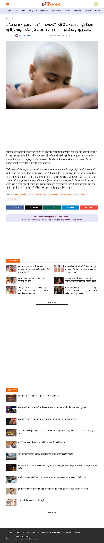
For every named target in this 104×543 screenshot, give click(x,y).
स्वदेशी (67, 11)
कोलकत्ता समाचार (13, 199)
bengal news (66, 194)
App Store (77, 219)
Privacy (9, 532)
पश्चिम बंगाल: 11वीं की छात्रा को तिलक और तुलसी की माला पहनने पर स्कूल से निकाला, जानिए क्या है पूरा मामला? (81, 291)
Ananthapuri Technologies (29, 539)
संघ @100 (33, 11)
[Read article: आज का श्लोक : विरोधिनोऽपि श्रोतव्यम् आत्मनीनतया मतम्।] (11, 398)
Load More (52, 302)
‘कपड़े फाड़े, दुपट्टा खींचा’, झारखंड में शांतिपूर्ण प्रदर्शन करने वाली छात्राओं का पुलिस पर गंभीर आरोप (52, 477)
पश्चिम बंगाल (65, 35)
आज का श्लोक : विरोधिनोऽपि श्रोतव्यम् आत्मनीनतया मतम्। (38, 396)
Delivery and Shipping (73, 532)
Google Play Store (62, 219)
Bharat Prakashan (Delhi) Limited (20, 536)
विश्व (23, 11)
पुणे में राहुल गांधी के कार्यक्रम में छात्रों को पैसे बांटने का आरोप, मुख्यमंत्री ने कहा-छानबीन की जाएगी (53, 489)
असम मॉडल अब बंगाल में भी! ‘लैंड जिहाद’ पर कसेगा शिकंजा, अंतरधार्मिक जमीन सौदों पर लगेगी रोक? (33, 269)
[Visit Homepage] (51, 3)
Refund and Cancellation (50, 532)
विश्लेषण (88, 11)
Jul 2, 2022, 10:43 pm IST (44, 35)
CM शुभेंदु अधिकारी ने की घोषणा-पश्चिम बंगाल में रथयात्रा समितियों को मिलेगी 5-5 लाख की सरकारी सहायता (33, 291)
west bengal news (38, 194)
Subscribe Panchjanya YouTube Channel (52, 217)
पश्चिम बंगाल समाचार (20, 194)
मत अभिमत (99, 11)
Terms (18, 532)
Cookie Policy (31, 532)
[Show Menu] (7, 4)
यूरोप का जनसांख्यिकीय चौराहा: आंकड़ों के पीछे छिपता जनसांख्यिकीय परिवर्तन (45, 454)
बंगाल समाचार (53, 194)
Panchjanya (24, 35)
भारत (16, 11)
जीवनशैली (77, 11)
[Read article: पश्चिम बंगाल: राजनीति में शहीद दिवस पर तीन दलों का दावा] (11, 280)
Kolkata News (81, 194)
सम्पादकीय (44, 11)
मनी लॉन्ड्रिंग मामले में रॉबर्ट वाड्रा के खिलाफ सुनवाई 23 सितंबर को (41, 442)
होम (9, 11)
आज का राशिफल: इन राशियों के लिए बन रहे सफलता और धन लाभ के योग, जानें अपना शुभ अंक (52, 407)
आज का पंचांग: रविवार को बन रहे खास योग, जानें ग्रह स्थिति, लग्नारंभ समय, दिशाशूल (47, 419)
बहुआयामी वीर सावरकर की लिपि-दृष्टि (31, 500)
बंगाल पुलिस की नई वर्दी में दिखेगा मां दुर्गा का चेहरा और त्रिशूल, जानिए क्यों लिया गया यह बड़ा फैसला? (81, 269)
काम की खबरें (56, 11)
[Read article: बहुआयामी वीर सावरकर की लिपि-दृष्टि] (11, 502)
